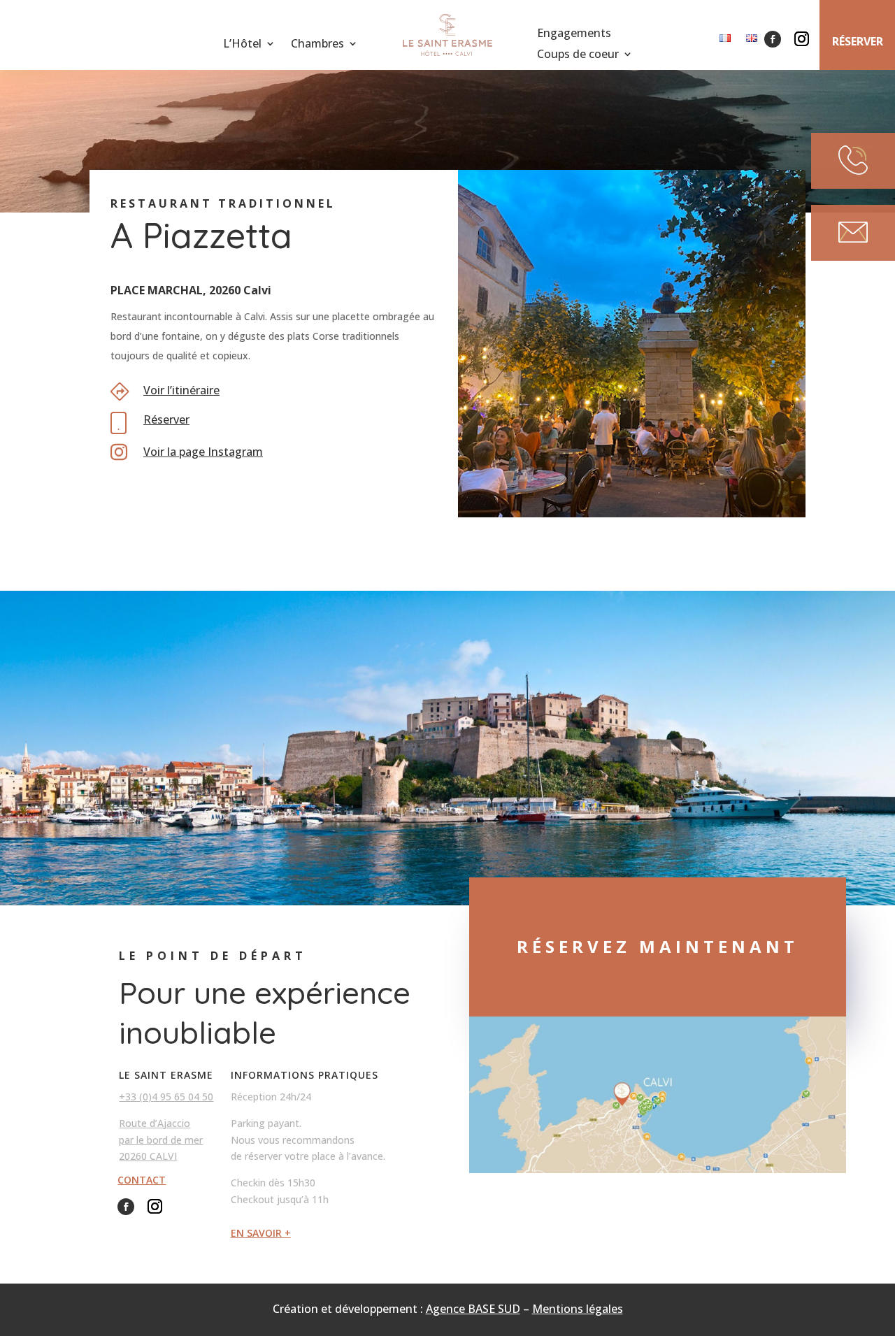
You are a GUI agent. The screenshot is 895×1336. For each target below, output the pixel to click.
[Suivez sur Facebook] (772, 39)
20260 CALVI (148, 1156)
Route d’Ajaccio (154, 1123)
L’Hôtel (242, 44)
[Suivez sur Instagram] (801, 39)
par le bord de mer (161, 1140)
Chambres (317, 44)
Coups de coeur (578, 55)
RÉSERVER (857, 41)
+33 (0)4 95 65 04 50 (166, 1096)
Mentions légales (577, 1308)
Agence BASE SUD (473, 1308)
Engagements (574, 34)
